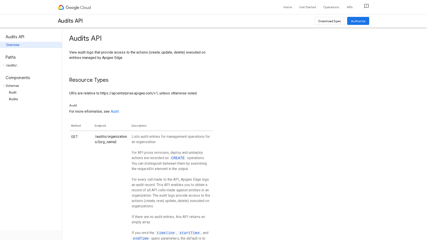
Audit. (115, 111)
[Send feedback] (363, 7)
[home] (74, 7)
